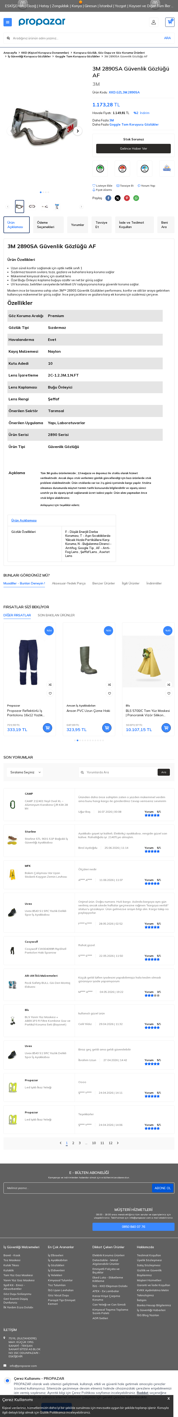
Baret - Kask (11, 1255)
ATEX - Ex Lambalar (105, 1291)
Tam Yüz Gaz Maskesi (18, 1275)
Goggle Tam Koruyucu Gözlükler (77, 56)
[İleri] (117, 1143)
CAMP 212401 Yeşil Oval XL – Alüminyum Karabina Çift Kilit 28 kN (46, 804)
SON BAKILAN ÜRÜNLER (56, 615)
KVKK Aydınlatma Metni (153, 1290)
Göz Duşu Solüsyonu (17, 1294)
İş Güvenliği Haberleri (151, 1310)
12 (110, 1143)
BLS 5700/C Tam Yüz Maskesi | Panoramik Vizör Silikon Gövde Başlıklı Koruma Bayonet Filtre (148, 713)
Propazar (13, 705)
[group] (44, 126)
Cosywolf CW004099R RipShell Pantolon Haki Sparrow (45, 950)
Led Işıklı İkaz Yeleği (38, 1087)
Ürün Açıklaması (15, 224)
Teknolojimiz (145, 1295)
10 (94, 1143)
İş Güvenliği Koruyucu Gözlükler (29, 56)
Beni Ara (164, 224)
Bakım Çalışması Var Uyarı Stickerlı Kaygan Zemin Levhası (46, 874)
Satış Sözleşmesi (148, 1265)
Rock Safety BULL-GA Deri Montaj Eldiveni (47, 984)
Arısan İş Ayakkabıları (81, 705)
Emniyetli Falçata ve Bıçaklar (106, 1270)
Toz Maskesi (11, 1260)
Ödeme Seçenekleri (45, 224)
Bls (128, 705)
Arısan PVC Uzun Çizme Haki (88, 711)
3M (96, 84)
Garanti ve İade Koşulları (153, 1285)
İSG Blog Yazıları (148, 1315)
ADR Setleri (100, 1318)
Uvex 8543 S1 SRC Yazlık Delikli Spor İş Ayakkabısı (45, 912)
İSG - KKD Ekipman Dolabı (109, 1286)
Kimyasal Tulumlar (60, 1280)
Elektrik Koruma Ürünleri (108, 1255)
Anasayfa (10, 52)
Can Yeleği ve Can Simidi (109, 1304)
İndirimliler (154, 583)
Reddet (143, 1393)
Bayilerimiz (144, 1275)
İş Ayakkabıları (57, 1260)
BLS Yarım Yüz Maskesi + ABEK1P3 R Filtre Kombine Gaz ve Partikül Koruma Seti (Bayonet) (47, 1020)
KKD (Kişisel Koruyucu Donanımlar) (45, 52)
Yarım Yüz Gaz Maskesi (19, 1280)
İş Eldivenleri (56, 1270)
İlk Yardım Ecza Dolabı (18, 1307)
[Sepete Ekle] (47, 727)
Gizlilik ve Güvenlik (149, 1270)
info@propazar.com (23, 1366)
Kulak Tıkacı (11, 1265)
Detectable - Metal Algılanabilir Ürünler (105, 1262)
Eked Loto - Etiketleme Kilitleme (107, 1279)
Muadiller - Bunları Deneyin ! (24, 583)
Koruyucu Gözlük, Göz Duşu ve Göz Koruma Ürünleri (109, 52)
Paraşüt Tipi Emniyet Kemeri (61, 1302)
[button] (40, 192)
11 (102, 1143)
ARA (167, 38)
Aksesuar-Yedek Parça (69, 583)
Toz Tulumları (57, 1285)
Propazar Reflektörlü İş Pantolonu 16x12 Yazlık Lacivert (25, 713)
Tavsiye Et (126, 185)
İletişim (141, 1300)
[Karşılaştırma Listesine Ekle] (50, 684)
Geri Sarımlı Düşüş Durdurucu (15, 1300)
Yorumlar (77, 225)
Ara (163, 772)
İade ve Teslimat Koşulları (131, 224)
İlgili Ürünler (131, 583)
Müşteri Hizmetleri (149, 1280)
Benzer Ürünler (103, 583)
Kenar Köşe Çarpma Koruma (106, 1297)
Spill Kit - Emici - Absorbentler (14, 1286)
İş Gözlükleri (56, 1265)
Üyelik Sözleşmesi (149, 1260)
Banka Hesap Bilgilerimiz (154, 1305)
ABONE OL (163, 1188)
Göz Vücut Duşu (58, 1295)
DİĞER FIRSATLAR (17, 615)
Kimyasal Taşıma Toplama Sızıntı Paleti (110, 1311)
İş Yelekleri (55, 1275)
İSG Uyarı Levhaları (60, 1290)
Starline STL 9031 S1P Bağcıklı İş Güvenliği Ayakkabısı (46, 840)
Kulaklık (8, 1270)
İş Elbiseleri (55, 1255)
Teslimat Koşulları (149, 1255)
